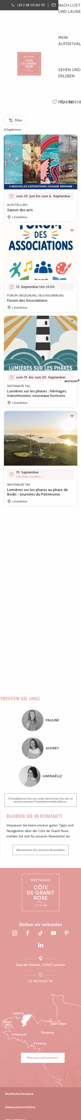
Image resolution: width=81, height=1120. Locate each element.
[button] (62, 102)
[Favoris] (55, 102)
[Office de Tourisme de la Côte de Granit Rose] (29, 60)
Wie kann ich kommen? (43, 1058)
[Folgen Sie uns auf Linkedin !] (40, 945)
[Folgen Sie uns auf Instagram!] (14, 933)
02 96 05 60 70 (40, 981)
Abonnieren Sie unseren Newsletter (40, 850)
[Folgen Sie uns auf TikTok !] (40, 933)
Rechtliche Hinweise (19, 1094)
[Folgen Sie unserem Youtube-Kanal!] (53, 933)
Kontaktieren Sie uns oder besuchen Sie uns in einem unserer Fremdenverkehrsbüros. (40, 800)
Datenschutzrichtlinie (20, 1107)
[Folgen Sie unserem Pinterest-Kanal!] (66, 933)
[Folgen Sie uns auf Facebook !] (27, 933)
